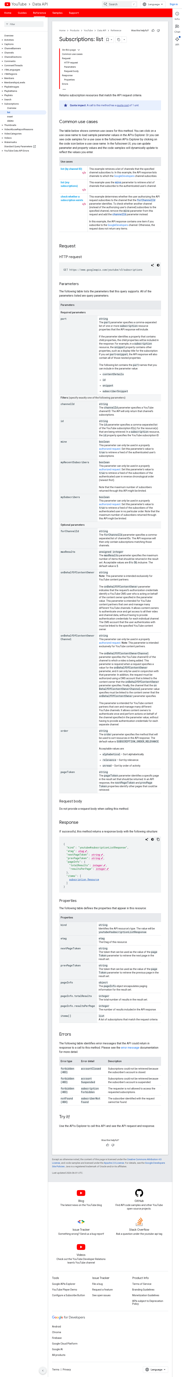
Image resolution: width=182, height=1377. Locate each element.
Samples (57, 12)
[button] (23, 40)
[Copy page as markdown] (119, 40)
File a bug (97, 1284)
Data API (40, 4)
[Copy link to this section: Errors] (74, 1034)
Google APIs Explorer (63, 1284)
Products (74, 30)
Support (74, 12)
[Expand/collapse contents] (79, 50)
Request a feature (102, 1289)
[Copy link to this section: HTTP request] (85, 257)
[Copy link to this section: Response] (81, 823)
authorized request (110, 448)
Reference (39, 12)
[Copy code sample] (158, 839)
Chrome (56, 1332)
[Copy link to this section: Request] (79, 246)
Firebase (57, 1338)
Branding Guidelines (143, 1289)
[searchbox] (24, 24)
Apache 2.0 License (114, 1163)
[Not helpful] (158, 30)
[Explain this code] (152, 265)
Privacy (67, 1369)
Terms (55, 1369)
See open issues (101, 1295)
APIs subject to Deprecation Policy (147, 1302)
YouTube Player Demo (64, 1289)
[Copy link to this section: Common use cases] (101, 122)
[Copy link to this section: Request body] (85, 801)
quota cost (123, 105)
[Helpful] (153, 30)
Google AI (57, 1349)
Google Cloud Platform (64, 1343)
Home (7, 12)
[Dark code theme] (158, 265)
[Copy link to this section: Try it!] (73, 1117)
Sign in (174, 4)
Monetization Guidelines (145, 1295)
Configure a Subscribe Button (68, 1295)
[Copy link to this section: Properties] (80, 901)
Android (56, 1326)
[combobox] (119, 4)
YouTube (19, 4)
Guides (22, 12)
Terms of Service (141, 1284)
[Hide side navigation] (42, 1370)
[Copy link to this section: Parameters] (82, 284)
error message (130, 1047)
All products (58, 1355)
